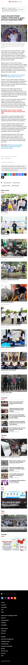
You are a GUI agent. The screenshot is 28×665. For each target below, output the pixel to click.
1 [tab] (10, 509)
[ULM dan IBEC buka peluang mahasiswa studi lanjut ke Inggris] (4, 476)
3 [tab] (14, 509)
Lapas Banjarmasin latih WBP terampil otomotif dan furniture (11, 301)
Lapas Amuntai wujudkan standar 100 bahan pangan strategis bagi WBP (13, 111)
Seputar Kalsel (11, 8)
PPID (2, 655)
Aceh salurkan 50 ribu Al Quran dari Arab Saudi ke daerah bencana (17, 429)
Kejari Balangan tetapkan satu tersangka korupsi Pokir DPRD (12, 392)
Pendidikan (4, 625)
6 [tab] (15, 533)
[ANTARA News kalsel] (15, 1)
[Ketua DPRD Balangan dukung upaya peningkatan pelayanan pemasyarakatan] (14, 247)
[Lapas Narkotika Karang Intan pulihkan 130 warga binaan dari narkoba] (14, 360)
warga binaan (15, 185)
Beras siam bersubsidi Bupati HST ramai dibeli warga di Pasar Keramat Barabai (17, 416)
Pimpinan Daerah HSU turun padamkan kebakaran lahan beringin (16, 410)
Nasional (3, 618)
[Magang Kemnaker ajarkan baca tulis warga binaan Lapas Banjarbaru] (14, 338)
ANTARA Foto (4, 651)
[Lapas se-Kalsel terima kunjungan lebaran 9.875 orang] (14, 202)
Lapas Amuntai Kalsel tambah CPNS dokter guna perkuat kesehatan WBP (12, 10)
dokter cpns (16, 182)
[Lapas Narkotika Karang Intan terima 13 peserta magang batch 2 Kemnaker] (14, 315)
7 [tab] (17, 533)
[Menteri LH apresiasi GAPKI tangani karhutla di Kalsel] (4, 403)
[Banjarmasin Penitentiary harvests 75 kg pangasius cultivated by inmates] (14, 270)
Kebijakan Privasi (5, 641)
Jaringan (3, 636)
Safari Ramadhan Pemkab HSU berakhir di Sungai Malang (12, 233)
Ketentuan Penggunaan (7, 639)
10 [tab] (23, 533)
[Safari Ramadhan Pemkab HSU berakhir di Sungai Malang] (14, 225)
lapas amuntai (7, 182)
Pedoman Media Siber (6, 646)
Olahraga (3, 622)
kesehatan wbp (6, 185)
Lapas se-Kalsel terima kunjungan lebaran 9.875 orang (12, 211)
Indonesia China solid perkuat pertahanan (12, 581)
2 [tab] (12, 509)
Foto (2, 488)
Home (5, 8)
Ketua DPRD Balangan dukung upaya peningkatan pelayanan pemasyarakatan (12, 256)
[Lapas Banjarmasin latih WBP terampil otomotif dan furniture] (14, 292)
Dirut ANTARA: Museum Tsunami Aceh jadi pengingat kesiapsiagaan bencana (12, 456)
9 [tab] (21, 533)
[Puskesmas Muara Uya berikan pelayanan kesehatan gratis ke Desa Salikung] (4, 423)
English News (4, 628)
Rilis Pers (3, 633)
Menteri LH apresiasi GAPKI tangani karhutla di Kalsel (16, 402)
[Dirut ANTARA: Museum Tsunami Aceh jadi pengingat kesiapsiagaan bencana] (14, 447)
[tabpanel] (14, 500)
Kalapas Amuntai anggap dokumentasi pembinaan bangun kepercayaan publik (11, 146)
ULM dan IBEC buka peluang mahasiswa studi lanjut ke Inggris (16, 475)
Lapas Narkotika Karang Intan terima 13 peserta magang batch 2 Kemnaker (12, 324)
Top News (4, 435)
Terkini (3, 602)
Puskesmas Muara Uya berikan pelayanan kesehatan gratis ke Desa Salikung (17, 423)
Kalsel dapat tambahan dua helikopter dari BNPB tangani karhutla (16, 469)
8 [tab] (19, 533)
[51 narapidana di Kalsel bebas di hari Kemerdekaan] (4, 482)
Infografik (4, 534)
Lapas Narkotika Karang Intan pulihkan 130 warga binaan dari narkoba (13, 369)
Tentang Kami (4, 643)
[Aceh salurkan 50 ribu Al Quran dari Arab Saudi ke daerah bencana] (4, 430)
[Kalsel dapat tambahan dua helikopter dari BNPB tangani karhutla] (4, 469)
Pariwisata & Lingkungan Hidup (9, 615)
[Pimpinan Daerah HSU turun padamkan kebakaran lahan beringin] (4, 410)
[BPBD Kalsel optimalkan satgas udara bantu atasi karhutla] (4, 463)
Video (2, 511)
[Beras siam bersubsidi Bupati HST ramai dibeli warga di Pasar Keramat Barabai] (4, 416)
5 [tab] (18, 509)
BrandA (3, 648)
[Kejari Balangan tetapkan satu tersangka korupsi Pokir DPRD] (14, 383)
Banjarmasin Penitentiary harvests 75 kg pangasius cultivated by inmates (12, 279)
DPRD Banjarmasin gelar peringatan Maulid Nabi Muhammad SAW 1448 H (10, 504)
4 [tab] (16, 509)
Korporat (3, 653)
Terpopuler (4, 397)
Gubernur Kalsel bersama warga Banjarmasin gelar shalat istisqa (13, 528)
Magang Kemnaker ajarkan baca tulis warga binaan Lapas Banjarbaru (13, 346)
